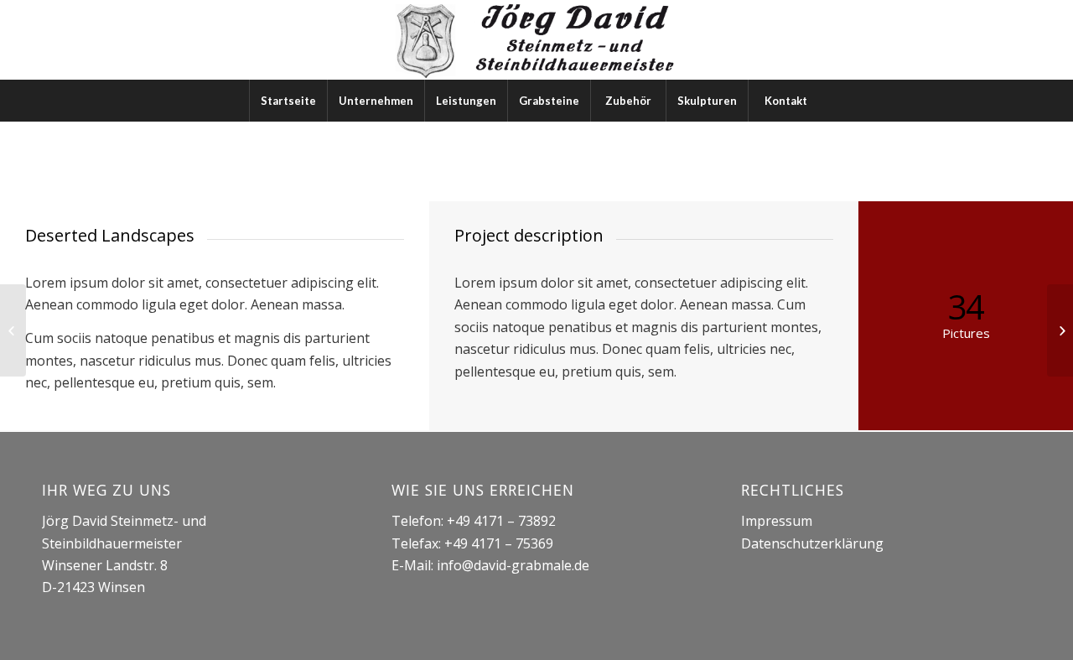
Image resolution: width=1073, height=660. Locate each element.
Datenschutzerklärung (812, 543)
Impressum (776, 521)
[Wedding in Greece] (13, 330)
